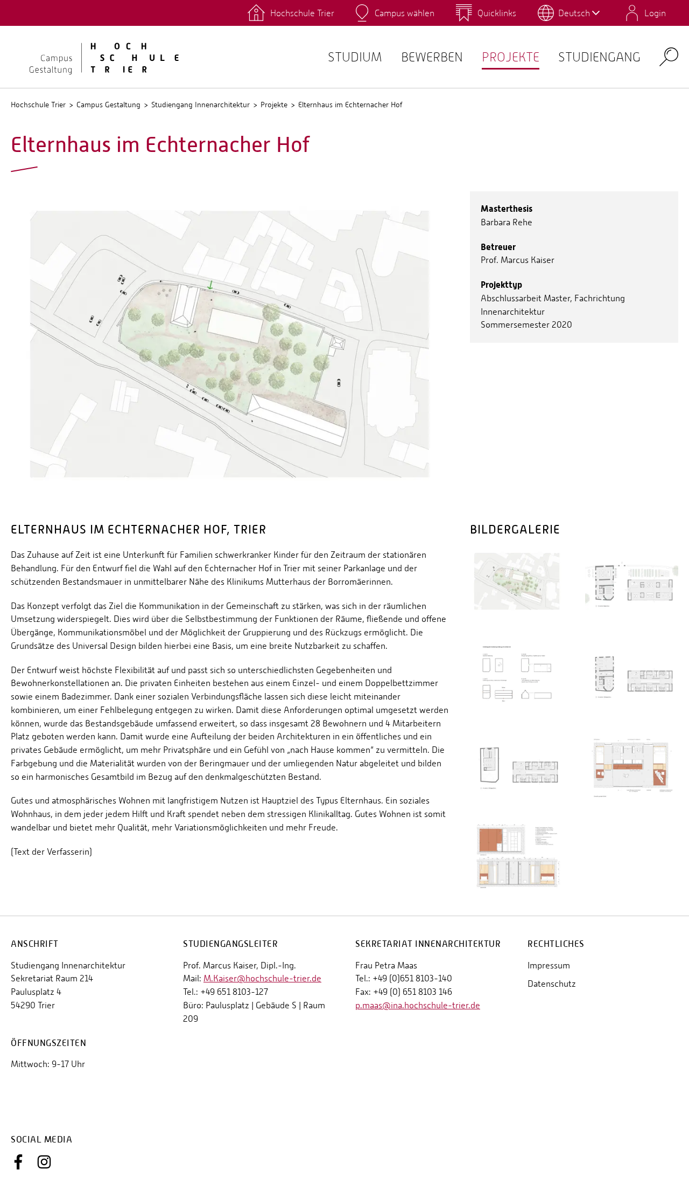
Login (655, 13)
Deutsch (574, 13)
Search (668, 56)
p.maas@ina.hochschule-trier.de (417, 1005)
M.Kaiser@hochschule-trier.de (262, 978)
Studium (355, 57)
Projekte (510, 57)
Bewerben (432, 57)
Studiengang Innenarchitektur (200, 104)
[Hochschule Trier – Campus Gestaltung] (97, 57)
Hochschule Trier (38, 104)
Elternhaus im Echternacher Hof (350, 104)
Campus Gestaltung (108, 104)
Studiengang (599, 57)
